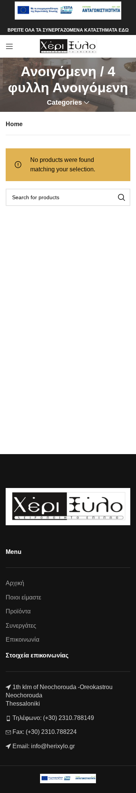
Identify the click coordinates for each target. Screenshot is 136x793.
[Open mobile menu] (9, 46)
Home (14, 124)
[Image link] (68, 506)
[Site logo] (68, 46)
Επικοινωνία (22, 639)
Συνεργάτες (21, 625)
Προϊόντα (18, 611)
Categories (64, 102)
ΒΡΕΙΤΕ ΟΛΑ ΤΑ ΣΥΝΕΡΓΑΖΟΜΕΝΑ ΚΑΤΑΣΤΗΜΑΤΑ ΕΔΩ (68, 30)
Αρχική (15, 583)
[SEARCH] (121, 197)
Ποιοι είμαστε (23, 597)
